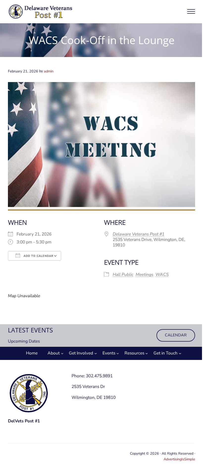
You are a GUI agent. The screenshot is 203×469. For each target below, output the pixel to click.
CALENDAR (176, 335)
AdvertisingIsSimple (179, 459)
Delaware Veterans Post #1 (138, 234)
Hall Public (123, 274)
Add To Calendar (38, 256)
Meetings (144, 274)
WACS (162, 274)
